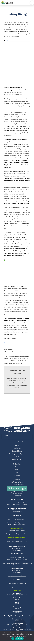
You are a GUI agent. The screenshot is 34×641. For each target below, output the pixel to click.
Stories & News (17, 451)
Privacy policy (19, 638)
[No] (32, 636)
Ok (13, 638)
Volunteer (17, 475)
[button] (32, 3)
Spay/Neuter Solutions (17, 485)
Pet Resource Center (17, 482)
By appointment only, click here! (17, 576)
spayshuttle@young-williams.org (17, 583)
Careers (17, 457)
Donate (17, 466)
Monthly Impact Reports (17, 454)
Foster (17, 472)
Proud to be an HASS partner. (17, 442)
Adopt (17, 469)
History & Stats (17, 460)
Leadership (17, 448)
